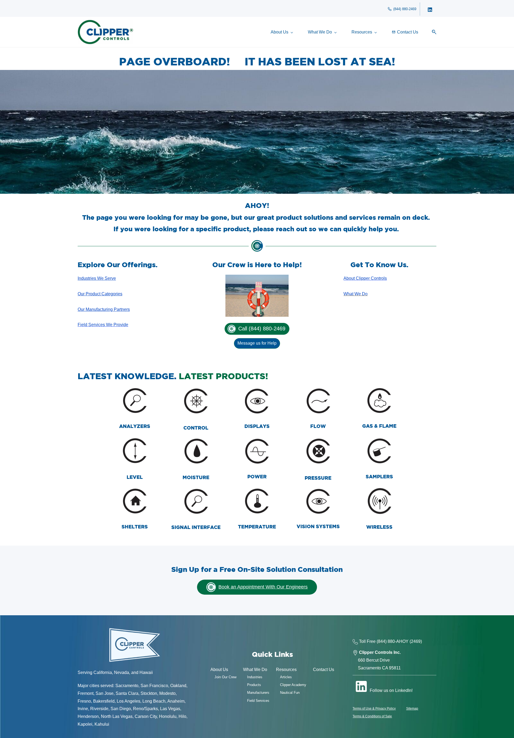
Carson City (146, 716)
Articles (286, 677)
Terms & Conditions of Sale (372, 716)
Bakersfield (104, 701)
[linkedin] (430, 9)
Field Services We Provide (103, 324)
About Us (219, 669)
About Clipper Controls (365, 278)
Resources (286, 669)
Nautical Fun (290, 693)
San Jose (105, 693)
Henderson (88, 716)
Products (254, 685)
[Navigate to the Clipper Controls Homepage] (134, 630)
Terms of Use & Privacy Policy (374, 708)
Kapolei (85, 724)
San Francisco (154, 685)
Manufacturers (258, 693)
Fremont (85, 693)
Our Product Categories (100, 294)
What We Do (355, 294)
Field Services (258, 701)
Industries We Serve (97, 278)
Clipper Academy (293, 685)
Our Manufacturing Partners (104, 309)
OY (405, 641)
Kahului (102, 724)
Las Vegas (170, 708)
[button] (432, 32)
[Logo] (105, 32)
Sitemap (412, 708)
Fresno (84, 701)
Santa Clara (127, 693)
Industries (254, 677)
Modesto (167, 693)
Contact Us (323, 669)
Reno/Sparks (145, 708)
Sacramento (126, 685)
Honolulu (167, 716)
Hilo (182, 716)
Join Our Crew (225, 677)
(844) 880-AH (389, 641)
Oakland (178, 685)
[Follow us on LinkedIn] (361, 686)
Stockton (149, 693)
